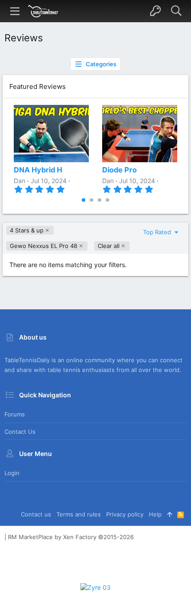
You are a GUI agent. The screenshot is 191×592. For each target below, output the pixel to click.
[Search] (176, 11)
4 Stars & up (27, 230)
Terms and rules (78, 514)
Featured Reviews (37, 86)
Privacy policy (124, 514)
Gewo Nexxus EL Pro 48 (43, 245)
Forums (14, 414)
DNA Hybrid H (38, 169)
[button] (15, 11)
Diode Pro (119, 169)
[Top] (169, 514)
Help (155, 514)
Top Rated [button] (158, 232)
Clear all (108, 245)
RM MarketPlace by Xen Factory (71, 536)
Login (12, 472)
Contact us (20, 431)
